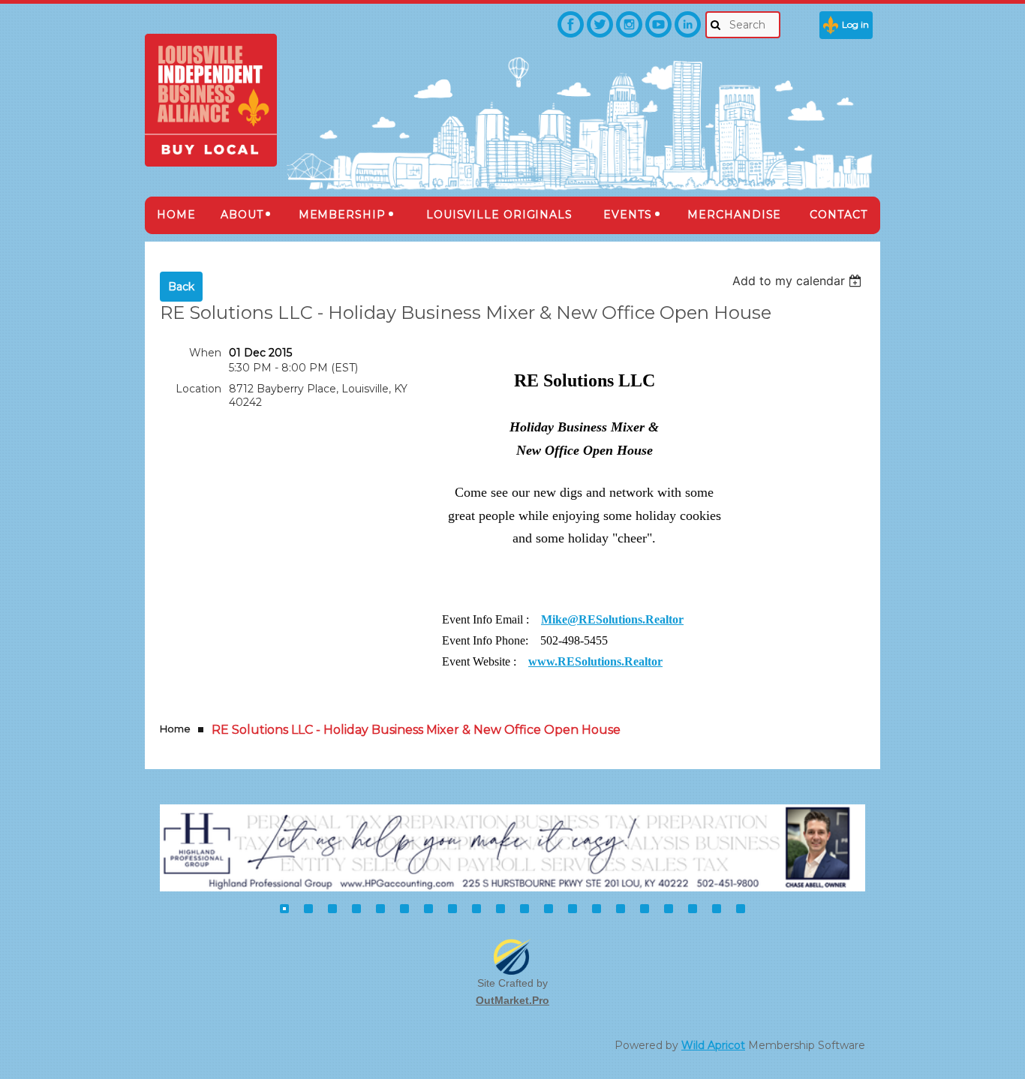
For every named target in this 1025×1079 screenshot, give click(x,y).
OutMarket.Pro (512, 1000)
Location (198, 388)
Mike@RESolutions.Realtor (612, 619)
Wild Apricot (713, 1045)
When (205, 352)
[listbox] (798, 281)
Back (181, 286)
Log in (855, 24)
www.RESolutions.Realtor (595, 661)
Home (175, 729)
